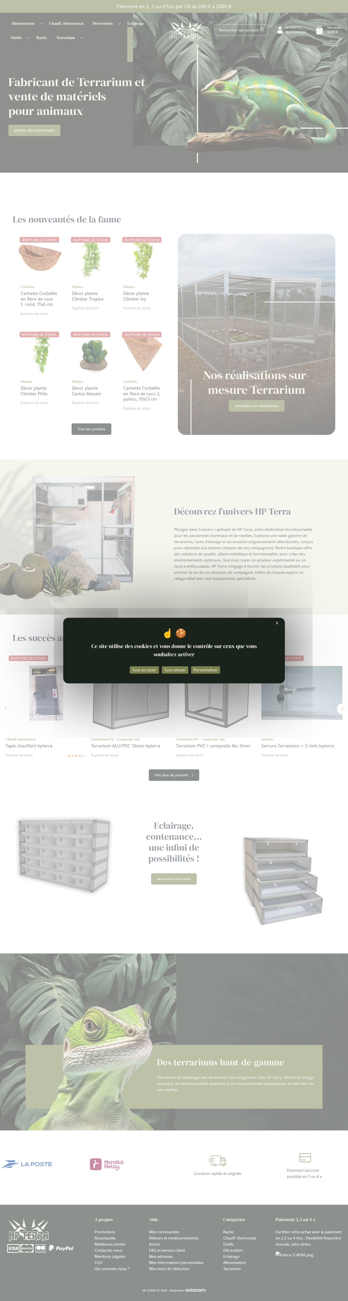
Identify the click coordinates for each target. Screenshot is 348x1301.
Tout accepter (144, 669)
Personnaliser (206, 669)
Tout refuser (175, 669)
